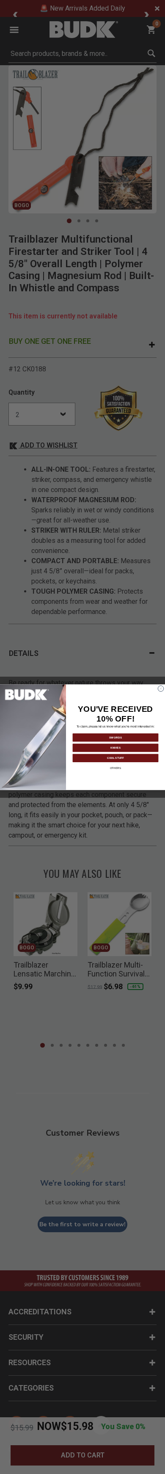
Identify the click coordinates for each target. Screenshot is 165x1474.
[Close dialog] (161, 688)
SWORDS (115, 737)
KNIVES (115, 747)
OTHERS (115, 767)
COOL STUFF (115, 757)
